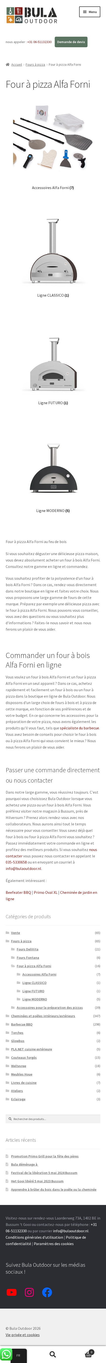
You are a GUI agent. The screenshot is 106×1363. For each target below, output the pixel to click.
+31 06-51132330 (39, 42)
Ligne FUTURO (33, 991)
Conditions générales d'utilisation (34, 1237)
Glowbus (17, 1041)
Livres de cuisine (23, 1082)
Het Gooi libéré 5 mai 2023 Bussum (37, 1181)
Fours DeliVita (27, 949)
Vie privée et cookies (23, 1334)
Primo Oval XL (45, 892)
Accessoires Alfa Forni (39, 974)
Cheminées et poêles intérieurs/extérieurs (43, 1016)
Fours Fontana (28, 957)
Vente (15, 932)
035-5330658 (16, 862)
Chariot (81, 1350)
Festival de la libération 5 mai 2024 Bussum (44, 1173)
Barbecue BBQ (22, 1024)
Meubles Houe (21, 1074)
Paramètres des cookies (54, 1243)
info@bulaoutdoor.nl (23, 868)
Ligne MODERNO (34, 999)
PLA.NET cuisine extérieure (31, 1049)
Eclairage (18, 1099)
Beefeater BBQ (18, 892)
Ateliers (17, 1091)
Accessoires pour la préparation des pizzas (50, 1007)
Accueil (16, 64)
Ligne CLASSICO (34, 982)
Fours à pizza (35, 64)
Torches (17, 1032)
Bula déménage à (24, 1164)
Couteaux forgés (24, 1057)
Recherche (53, 1354)
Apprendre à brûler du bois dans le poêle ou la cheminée (53, 1189)
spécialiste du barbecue (79, 727)
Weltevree (18, 1066)
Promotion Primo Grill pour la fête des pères (45, 1156)
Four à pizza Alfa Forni (34, 966)
